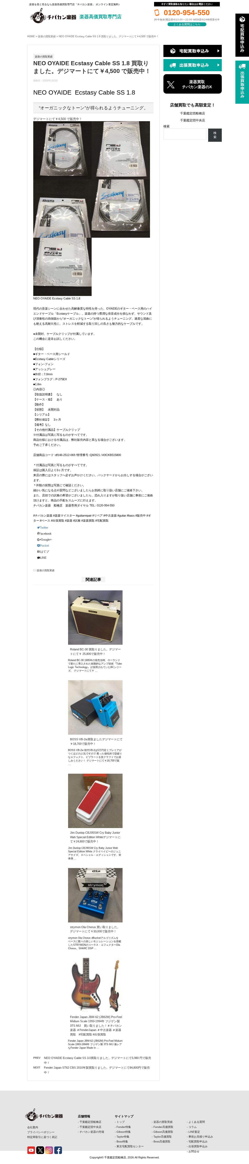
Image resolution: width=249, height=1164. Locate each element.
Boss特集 (122, 1141)
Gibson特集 (124, 1131)
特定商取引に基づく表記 (42, 1137)
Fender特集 (124, 1126)
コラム (193, 1126)
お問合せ (194, 1151)
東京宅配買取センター (130, 1146)
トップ (121, 1121)
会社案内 (32, 1127)
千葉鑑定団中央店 (192, 120)
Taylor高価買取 (162, 1136)
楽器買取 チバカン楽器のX (197, 84)
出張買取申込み (198, 1146)
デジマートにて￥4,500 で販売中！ (57, 119)
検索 (166, 126)
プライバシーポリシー (40, 1132)
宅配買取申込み (198, 1141)
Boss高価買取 (161, 1141)
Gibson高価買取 (163, 1131)
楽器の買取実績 (47, 36)
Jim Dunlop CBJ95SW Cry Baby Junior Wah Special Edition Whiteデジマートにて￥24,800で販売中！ (95, 837)
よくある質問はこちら (187, 24)
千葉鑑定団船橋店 (192, 113)
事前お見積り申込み (201, 1136)
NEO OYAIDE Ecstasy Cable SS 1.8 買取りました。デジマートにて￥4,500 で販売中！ (109, 36)
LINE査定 (194, 1131)
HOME (31, 36)
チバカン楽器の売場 (92, 1131)
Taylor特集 (123, 1136)
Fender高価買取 (163, 1126)
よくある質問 (197, 1121)
